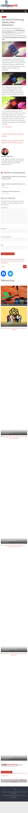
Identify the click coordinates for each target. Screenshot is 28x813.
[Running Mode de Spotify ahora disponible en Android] (14, 286)
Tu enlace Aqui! (4, 775)
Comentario (4, 207)
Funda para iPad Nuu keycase (10, 191)
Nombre (3, 228)
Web (2, 245)
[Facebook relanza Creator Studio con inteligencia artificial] (14, 328)
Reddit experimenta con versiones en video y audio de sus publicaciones (14, 539)
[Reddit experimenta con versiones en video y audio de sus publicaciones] (14, 436)
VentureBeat (8, 127)
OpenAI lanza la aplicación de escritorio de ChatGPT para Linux (13, 756)
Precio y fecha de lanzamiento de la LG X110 (13, 184)
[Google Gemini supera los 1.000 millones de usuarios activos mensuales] (14, 545)
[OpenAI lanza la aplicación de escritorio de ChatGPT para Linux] (14, 653)
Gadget (4, 16)
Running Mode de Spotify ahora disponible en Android (14, 302)
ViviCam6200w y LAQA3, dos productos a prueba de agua (14, 177)
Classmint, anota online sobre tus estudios (13, 135)
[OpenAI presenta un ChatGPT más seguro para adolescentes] (14, 307)
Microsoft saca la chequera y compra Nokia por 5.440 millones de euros (13, 142)
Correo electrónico (6, 237)
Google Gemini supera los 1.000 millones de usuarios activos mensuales (14, 648)
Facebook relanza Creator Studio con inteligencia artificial (12, 431)
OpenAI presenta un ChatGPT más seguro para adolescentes (13, 322)
